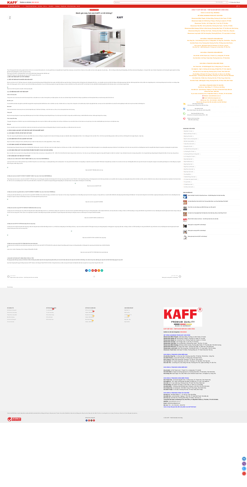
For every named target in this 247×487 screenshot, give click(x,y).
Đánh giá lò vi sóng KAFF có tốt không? (197, 224)
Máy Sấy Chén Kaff (188, 171)
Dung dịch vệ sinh (188, 146)
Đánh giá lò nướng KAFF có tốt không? (197, 230)
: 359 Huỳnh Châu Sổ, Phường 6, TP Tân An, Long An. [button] (211, 45)
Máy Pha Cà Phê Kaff (189, 166)
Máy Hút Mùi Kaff (188, 161)
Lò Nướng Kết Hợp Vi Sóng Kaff (191, 154)
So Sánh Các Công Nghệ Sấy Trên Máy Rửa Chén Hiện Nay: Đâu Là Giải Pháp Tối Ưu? (207, 212)
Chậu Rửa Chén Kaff (189, 143)
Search (226, 2)
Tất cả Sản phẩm (219, 2)
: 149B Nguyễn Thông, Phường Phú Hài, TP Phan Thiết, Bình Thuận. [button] (211, 80)
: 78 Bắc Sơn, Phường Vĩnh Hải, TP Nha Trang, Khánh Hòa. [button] (211, 78)
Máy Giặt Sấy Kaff (188, 159)
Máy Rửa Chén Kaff (188, 169)
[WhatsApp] (102, 270)
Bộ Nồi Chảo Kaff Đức (189, 141)
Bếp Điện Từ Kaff (188, 131)
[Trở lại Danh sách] (94, 277)
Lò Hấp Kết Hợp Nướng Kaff (190, 148)
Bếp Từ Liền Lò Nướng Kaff (190, 138)
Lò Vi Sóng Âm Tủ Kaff (189, 156)
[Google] (92, 270)
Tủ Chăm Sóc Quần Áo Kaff (190, 179)
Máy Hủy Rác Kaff (188, 164)
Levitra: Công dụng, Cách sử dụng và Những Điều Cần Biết (24, 249)
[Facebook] (86, 270)
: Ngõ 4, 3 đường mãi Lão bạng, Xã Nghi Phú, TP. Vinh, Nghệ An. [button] (211, 69)
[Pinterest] (95, 270)
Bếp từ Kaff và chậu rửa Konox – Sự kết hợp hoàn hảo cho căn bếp (203, 218)
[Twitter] (89, 270)
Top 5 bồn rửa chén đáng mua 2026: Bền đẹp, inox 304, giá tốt (202, 207)
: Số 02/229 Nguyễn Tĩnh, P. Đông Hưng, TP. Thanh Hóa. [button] (211, 66)
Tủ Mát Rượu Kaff (188, 184)
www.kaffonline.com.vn (174, 401)
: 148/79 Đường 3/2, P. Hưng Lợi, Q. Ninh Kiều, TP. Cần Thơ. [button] (211, 47)
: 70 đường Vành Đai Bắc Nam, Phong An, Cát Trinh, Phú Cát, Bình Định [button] (211, 75)
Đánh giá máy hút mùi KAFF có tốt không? (197, 236)
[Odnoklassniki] (99, 270)
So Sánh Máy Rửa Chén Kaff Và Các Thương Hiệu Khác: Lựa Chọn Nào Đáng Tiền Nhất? (208, 201)
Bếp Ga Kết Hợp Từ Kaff (189, 133)
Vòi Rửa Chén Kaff (188, 186)
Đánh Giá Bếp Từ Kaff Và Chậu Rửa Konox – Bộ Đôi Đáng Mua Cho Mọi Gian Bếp (206, 195)
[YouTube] (94, 420)
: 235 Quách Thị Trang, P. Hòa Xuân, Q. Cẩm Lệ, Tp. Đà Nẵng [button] (211, 74)
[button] (211, 74)
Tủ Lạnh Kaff (187, 181)
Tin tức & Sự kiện (94, 9)
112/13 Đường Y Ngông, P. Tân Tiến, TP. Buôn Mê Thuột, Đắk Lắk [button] (211, 89)
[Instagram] (91, 420)
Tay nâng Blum (187, 174)
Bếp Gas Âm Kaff (188, 136)
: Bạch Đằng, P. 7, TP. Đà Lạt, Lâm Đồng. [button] (211, 87)
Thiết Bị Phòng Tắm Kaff (189, 176)
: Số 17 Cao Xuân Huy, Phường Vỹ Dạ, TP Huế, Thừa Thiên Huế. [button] (211, 71)
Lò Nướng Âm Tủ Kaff (189, 151)
